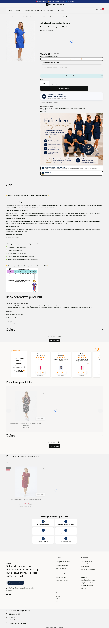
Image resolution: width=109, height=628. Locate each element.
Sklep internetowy (54, 627)
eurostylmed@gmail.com (13, 323)
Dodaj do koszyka (64, 88)
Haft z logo (84, 588)
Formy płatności (61, 577)
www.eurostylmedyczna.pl (13, 17)
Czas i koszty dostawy (62, 580)
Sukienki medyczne (35, 17)
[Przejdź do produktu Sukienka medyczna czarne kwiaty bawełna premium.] (26, 406)
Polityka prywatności (87, 583)
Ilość (41, 79)
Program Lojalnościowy (88, 569)
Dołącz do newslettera (15, 583)
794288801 (9, 321)
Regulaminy (84, 577)
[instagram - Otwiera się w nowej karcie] (10, 594)
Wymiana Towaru (61, 568)
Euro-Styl (43, 111)
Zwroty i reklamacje (62, 565)
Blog (57, 602)
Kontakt (58, 596)
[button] (98, 349)
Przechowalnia (85, 566)
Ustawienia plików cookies (89, 580)
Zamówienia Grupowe (87, 585)
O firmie (58, 599)
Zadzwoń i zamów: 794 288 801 (56, 96)
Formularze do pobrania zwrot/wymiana (63, 562)
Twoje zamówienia (86, 561)
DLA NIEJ (25, 17)
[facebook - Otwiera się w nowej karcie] (7, 594)
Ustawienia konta (86, 564)
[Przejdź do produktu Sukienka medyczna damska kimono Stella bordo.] (26, 482)
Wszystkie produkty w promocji (29, 456)
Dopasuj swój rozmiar (71, 76)
